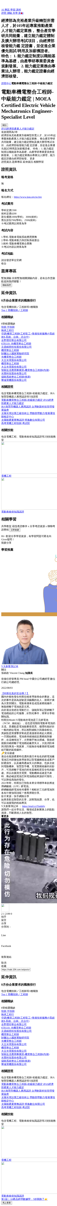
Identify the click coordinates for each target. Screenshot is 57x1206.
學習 (13, 9)
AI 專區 (5, 9)
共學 (15, 13)
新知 (20, 13)
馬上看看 (7, 1203)
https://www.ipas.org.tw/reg (28, 197)
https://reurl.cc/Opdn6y (33, 806)
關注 (5, 125)
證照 (4, 13)
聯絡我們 (7, 285)
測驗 (10, 13)
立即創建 (15, 530)
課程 (18, 9)
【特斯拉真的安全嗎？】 (15, 693)
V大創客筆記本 (9, 666)
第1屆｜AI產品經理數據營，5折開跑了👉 (24, 1199)
